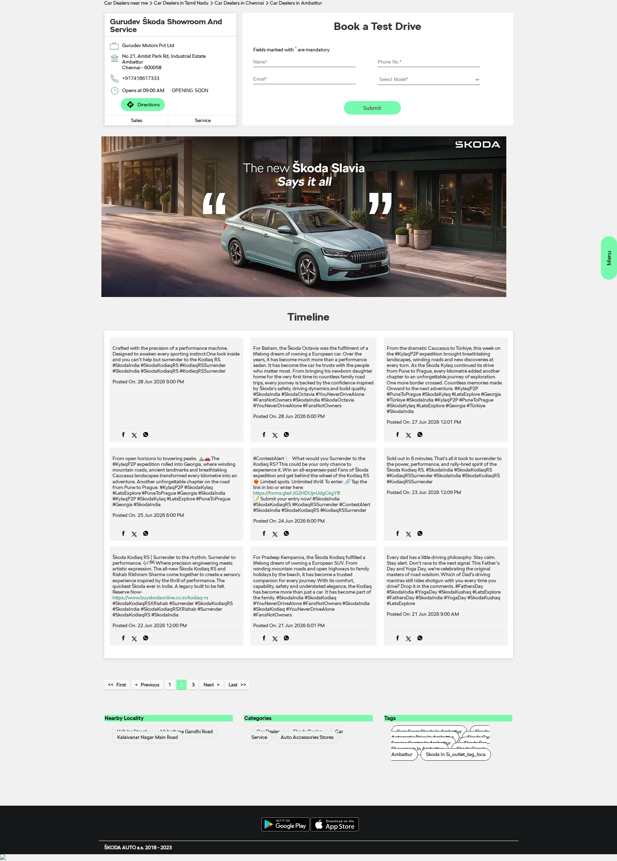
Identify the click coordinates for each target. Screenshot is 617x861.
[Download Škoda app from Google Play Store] (285, 824)
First (121, 685)
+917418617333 (140, 78)
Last (233, 685)
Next (209, 685)
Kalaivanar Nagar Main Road (147, 737)
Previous (150, 685)
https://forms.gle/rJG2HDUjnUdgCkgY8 (296, 493)
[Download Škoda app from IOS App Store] (335, 824)
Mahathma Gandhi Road (186, 731)
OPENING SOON (190, 90)
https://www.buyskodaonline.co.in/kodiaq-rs (160, 597)
